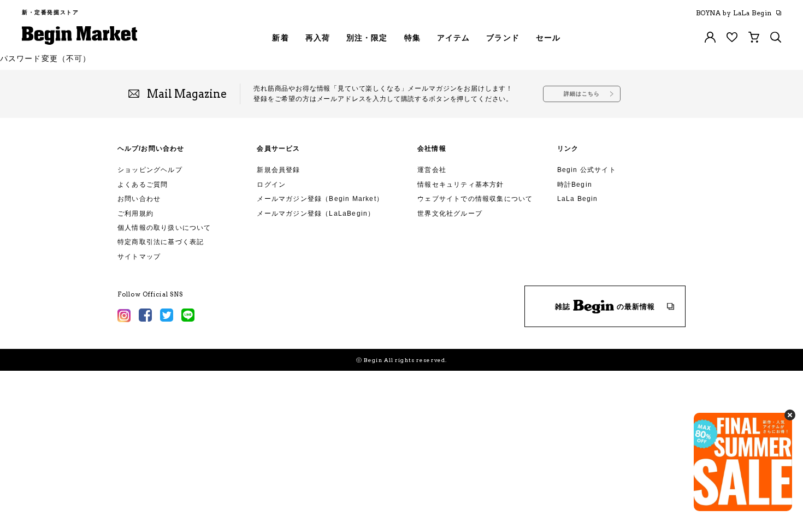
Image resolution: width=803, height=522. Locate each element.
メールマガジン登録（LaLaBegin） (316, 213)
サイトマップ (139, 256)
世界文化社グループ (449, 213)
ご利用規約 (135, 213)
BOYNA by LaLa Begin (734, 13)
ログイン (271, 184)
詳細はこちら (582, 94)
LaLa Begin (577, 199)
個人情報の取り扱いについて (164, 228)
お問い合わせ (139, 199)
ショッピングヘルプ (149, 170)
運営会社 (431, 170)
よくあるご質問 (142, 184)
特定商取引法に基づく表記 (160, 242)
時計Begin (574, 184)
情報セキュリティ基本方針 (460, 184)
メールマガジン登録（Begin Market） (320, 199)
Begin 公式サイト (586, 170)
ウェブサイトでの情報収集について (475, 199)
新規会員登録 (278, 170)
